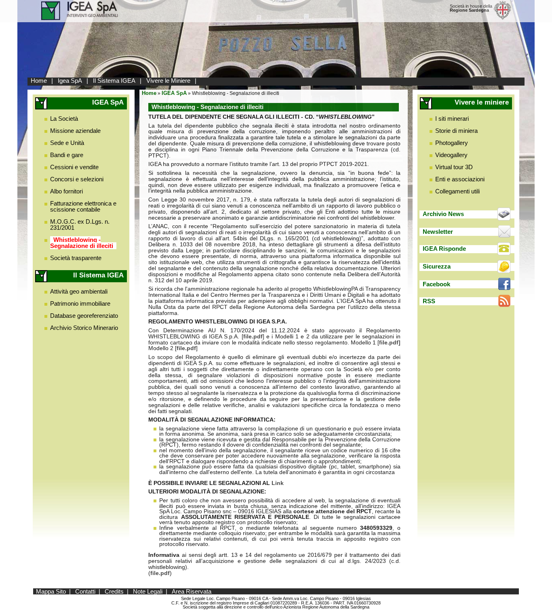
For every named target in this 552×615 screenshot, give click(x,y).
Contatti (85, 591)
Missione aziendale (75, 130)
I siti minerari (452, 118)
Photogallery (451, 142)
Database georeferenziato (84, 315)
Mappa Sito (51, 591)
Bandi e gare (66, 154)
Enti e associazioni (460, 179)
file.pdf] (389, 343)
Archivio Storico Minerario (84, 327)
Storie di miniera (456, 130)
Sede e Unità (67, 142)
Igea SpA (70, 80)
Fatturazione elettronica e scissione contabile (83, 206)
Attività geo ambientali (78, 291)
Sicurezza (437, 266)
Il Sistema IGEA (114, 80)
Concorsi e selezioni (76, 179)
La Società (64, 118)
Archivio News (443, 213)
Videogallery (451, 154)
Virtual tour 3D (454, 167)
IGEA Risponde (444, 248)
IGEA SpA (174, 93)
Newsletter (438, 231)
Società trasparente (75, 257)
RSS (429, 301)
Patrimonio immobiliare (80, 303)
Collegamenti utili (457, 191)
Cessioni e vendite (74, 167)
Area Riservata (191, 591)
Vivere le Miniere (168, 80)
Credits (114, 591)
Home (39, 80)
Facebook (436, 284)
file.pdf (253, 337)
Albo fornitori (66, 191)
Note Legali (147, 591)
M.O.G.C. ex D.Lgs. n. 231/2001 (80, 224)
